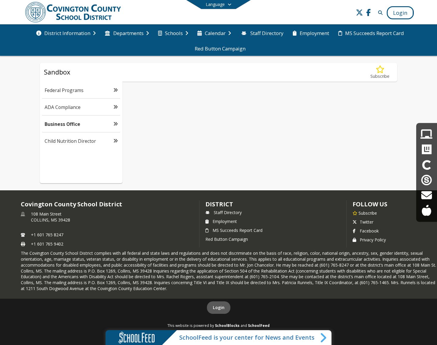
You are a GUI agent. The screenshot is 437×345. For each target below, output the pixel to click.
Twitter (366, 222)
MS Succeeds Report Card (237, 230)
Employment (225, 221)
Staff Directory (228, 212)
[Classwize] (426, 149)
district (219, 204)
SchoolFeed (259, 325)
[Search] (379, 12)
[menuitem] (66, 32)
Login (218, 307)
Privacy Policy (373, 240)
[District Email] (426, 195)
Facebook (369, 231)
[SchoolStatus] (426, 180)
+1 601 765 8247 (47, 235)
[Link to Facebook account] (368, 13)
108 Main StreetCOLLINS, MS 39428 (50, 217)
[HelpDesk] (426, 134)
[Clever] (426, 165)
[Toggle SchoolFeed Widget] (323, 337)
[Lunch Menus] (426, 210)
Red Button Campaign (226, 239)
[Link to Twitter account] (359, 13)
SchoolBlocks (227, 325)
